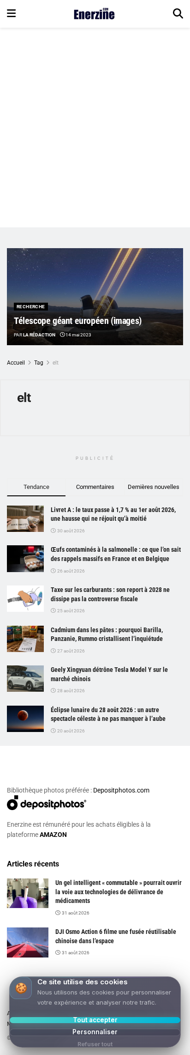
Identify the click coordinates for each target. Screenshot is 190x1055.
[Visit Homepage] (94, 14)
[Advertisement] (95, 127)
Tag (38, 363)
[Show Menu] (11, 14)
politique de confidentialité (142, 1046)
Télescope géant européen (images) (78, 320)
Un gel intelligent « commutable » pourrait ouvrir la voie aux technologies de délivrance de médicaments (118, 891)
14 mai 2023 (78, 334)
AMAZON (53, 834)
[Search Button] (178, 14)
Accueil (16, 363)
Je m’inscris (84, 1018)
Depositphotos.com (121, 790)
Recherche (31, 306)
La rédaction (39, 334)
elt (56, 363)
